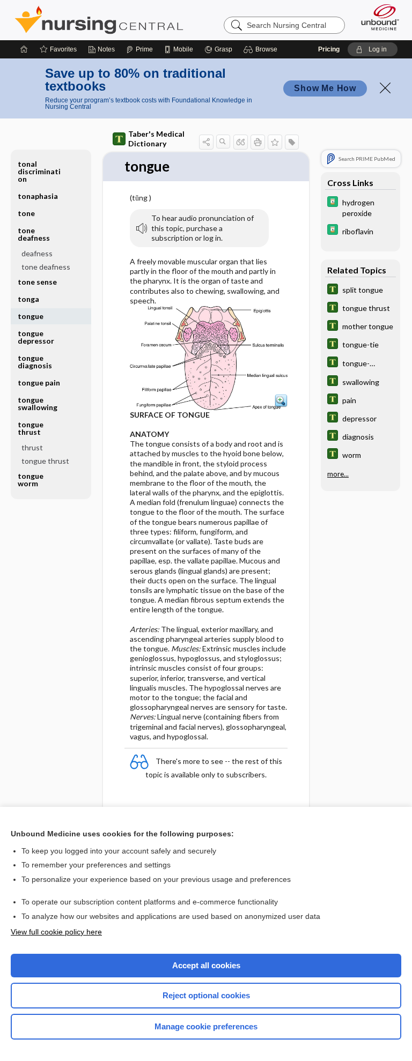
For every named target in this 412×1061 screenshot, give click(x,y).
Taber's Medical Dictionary (156, 138)
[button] (262, 49)
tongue (30, 316)
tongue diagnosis (35, 361)
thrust (32, 447)
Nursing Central (98, 19)
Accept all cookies (206, 965)
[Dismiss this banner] (385, 88)
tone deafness (45, 266)
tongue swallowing (37, 403)
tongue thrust (45, 460)
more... (338, 474)
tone (26, 213)
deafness (37, 253)
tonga (28, 298)
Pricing (329, 49)
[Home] (24, 49)
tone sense (37, 281)
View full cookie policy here (56, 932)
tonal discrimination (39, 171)
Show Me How (325, 88)
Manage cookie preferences (206, 1026)
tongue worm (30, 479)
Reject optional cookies (206, 995)
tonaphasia (38, 196)
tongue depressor (36, 337)
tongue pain (39, 382)
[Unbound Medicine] (376, 17)
